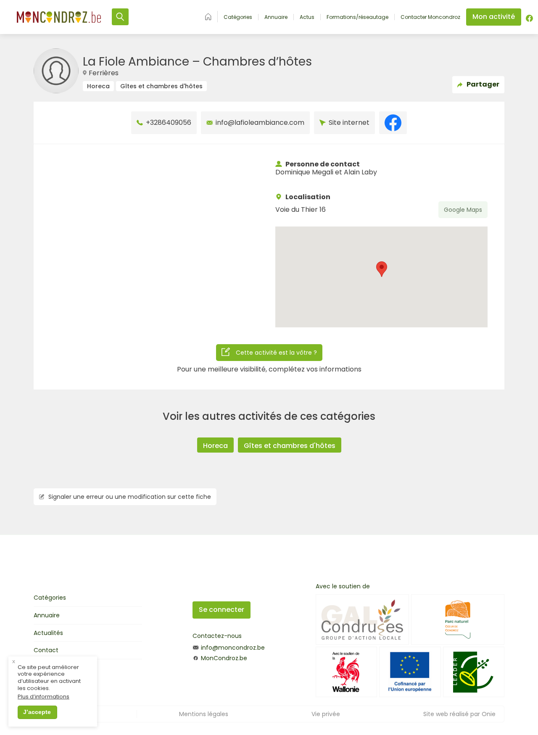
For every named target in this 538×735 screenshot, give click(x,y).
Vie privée (325, 714)
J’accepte (37, 712)
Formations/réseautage (357, 17)
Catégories (238, 17)
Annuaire (275, 17)
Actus (307, 17)
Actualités (48, 633)
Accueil (208, 16)
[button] (381, 269)
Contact (46, 650)
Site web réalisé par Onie (459, 714)
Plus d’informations (43, 697)
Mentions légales (203, 714)
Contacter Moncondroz (430, 17)
